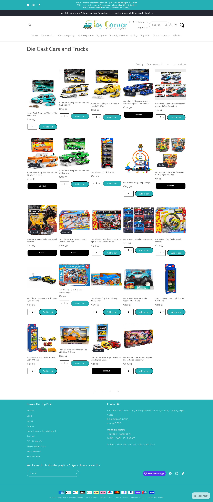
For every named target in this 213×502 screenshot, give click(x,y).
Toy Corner (61, 498)
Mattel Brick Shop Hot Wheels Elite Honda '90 (42, 114)
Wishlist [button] (177, 35)
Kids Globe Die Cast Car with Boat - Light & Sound (42, 299)
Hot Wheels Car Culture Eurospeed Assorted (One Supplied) (170, 104)
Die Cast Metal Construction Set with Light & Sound (73, 350)
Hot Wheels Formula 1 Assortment (137, 239)
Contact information (155, 498)
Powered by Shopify (75, 498)
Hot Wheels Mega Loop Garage (136, 182)
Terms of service (121, 498)
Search (30, 411)
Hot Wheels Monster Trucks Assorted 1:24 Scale (135, 299)
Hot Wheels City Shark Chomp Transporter (104, 299)
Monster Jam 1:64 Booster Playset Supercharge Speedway (137, 358)
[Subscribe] (75, 473)
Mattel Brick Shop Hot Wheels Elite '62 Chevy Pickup (42, 173)
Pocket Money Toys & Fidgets (42, 431)
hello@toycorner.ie (117, 419)
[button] (30, 25)
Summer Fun (33, 456)
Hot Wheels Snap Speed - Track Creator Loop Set (73, 240)
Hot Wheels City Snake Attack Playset (168, 240)
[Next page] (118, 391)
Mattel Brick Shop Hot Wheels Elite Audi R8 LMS (74, 103)
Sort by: (140, 64)
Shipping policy (137, 498)
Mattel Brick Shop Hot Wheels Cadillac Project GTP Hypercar (136, 102)
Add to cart (48, 127)
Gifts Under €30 (35, 441)
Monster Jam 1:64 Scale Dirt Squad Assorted (42, 240)
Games (30, 426)
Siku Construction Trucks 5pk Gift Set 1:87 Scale (41, 358)
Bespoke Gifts (34, 451)
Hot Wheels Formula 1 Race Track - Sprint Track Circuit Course (106, 240)
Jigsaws (31, 436)
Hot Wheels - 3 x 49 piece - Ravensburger (71, 291)
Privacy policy (106, 498)
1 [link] (94, 391)
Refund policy (92, 498)
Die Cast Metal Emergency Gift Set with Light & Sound (106, 358)
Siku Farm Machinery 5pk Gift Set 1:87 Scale (169, 299)
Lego (29, 416)
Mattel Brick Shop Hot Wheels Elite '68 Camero (74, 171)
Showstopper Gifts (36, 446)
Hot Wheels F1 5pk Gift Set (102, 172)
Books (30, 421)
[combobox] (159, 25)
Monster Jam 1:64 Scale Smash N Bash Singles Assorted (169, 173)
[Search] (166, 25)
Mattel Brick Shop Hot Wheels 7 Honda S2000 (105, 104)
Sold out (138, 115)
